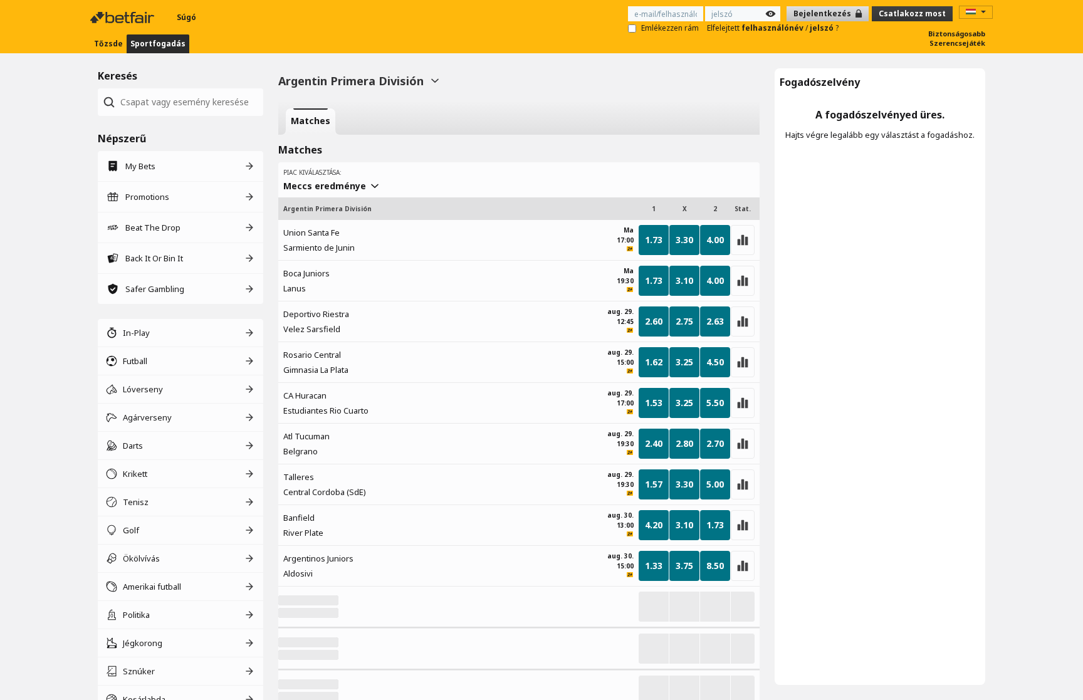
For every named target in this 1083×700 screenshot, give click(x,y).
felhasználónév (773, 28)
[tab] (310, 121)
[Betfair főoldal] (123, 17)
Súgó (186, 17)
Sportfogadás (158, 43)
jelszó (822, 28)
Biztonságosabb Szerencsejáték (956, 38)
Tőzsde (108, 43)
